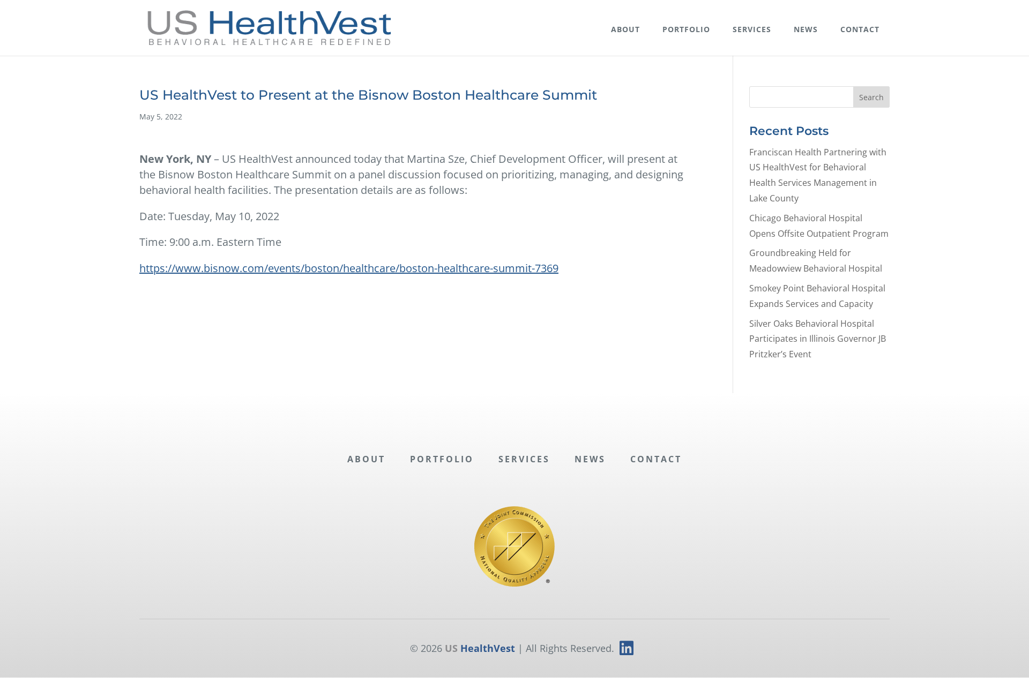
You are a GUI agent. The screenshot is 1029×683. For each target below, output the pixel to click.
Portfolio (686, 29)
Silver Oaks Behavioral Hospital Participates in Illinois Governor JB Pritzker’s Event (817, 339)
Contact (859, 29)
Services (752, 29)
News (806, 29)
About (625, 29)
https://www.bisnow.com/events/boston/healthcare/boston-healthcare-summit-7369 (348, 268)
